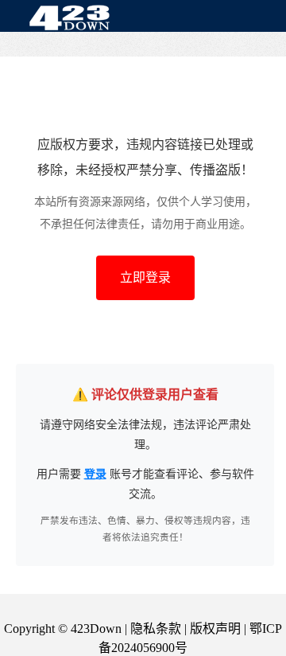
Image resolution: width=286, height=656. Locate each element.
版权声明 (215, 628)
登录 (95, 474)
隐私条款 (155, 628)
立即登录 (145, 277)
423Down (74, 19)
